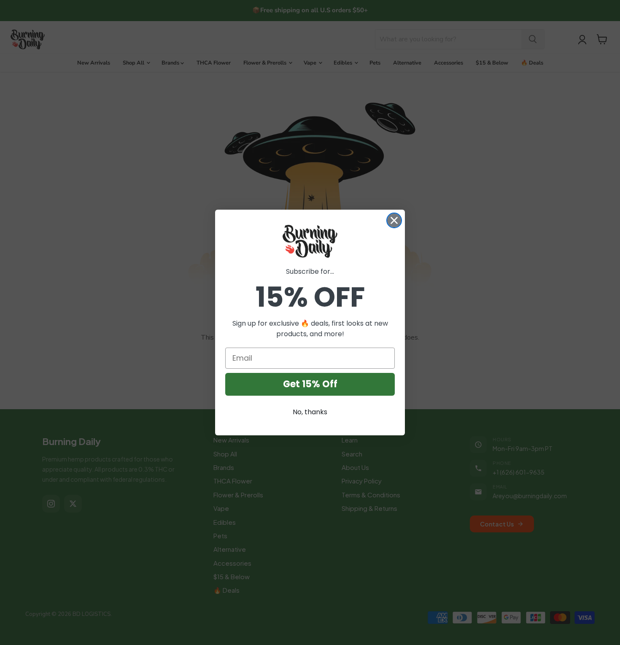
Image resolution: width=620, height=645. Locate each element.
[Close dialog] (394, 220)
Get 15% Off (310, 384)
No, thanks (310, 412)
